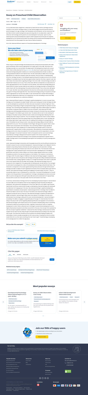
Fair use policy (27, 387)
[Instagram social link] (48, 378)
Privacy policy (9, 387)
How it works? (48, 360)
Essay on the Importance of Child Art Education (69, 71)
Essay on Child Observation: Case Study (42, 293)
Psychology (21, 10)
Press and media (48, 372)
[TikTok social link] (45, 378)
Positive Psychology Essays (27, 272)
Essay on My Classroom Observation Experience (69, 55)
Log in (69, 2)
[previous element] (3, 302)
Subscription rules (10, 389)
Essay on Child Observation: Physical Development (16, 230)
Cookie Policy (16, 390)
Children (24, 18)
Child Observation (28, 10)
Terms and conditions (17, 387)
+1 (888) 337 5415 (69, 362)
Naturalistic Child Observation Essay (68, 52)
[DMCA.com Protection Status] (68, 371)
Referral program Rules (20, 389)
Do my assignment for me (11, 364)
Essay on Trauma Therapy (66, 58)
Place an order (14, 59)
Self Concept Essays (11, 270)
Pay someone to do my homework (13, 362)
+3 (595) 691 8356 (69, 365)
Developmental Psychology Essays (26, 270)
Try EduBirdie (47, 239)
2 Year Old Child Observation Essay (68, 50)
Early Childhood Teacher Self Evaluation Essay (69, 64)
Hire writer (77, 2)
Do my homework (10, 370)
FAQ (46, 364)
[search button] (79, 18)
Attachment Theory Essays (43, 270)
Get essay (68, 38)
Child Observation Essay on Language (45, 231)
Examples (15, 10)
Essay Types (28, 360)
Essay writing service (10, 360)
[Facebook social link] (40, 378)
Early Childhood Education (34, 18)
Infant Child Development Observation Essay (67, 293)
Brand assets (48, 374)
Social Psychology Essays (13, 272)
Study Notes (28, 364)
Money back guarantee (50, 366)
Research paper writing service (12, 366)
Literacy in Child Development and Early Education (69, 67)
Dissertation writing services (12, 368)
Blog (27, 362)
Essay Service (9, 10)
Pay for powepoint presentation (13, 372)
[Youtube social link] (43, 378)
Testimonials (48, 362)
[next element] (84, 302)
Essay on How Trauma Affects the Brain (69, 61)
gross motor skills (29, 70)
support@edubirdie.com (71, 360)
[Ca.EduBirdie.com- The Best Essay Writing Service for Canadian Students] (38, 385)
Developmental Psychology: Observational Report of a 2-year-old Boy (17, 294)
